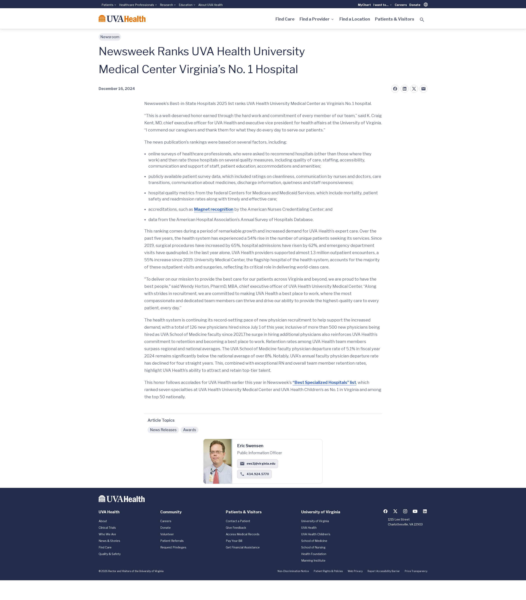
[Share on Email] (423, 89)
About (103, 521)
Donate (414, 5)
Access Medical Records (243, 534)
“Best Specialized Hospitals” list (324, 382)
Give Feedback (236, 527)
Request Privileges (173, 547)
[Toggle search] (422, 20)
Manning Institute (313, 560)
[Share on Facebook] (395, 89)
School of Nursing (313, 547)
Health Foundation (313, 554)
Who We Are (107, 534)
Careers (401, 5)
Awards (189, 430)
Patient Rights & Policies (328, 571)
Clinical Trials (107, 527)
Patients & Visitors (394, 19)
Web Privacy (355, 571)
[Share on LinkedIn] (404, 89)
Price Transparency (416, 571)
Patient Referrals (172, 540)
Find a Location (354, 19)
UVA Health (309, 527)
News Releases (163, 430)
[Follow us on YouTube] (415, 511)
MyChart (364, 5)
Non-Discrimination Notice (293, 571)
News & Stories (109, 540)
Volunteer (167, 534)
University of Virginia (315, 521)
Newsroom (109, 37)
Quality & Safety (110, 554)
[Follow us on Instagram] (405, 511)
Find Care (285, 19)
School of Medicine (314, 540)
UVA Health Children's (315, 534)
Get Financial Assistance (243, 547)
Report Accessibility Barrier (384, 571)
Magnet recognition (213, 209)
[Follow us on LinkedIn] (424, 511)
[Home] (122, 18)
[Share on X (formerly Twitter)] (414, 89)
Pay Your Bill (234, 540)
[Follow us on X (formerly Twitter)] (395, 511)
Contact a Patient (238, 521)
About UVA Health (210, 5)
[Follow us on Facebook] (385, 511)
